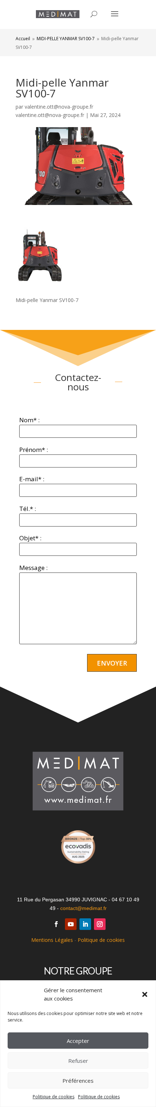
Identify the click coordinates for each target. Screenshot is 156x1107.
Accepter (78, 1040)
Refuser (78, 1060)
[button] (144, 994)
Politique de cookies (53, 1097)
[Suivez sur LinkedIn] (85, 924)
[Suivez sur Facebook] (56, 924)
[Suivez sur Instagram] (100, 924)
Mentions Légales (52, 939)
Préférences (78, 1080)
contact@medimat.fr (83, 908)
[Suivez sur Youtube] (71, 924)
